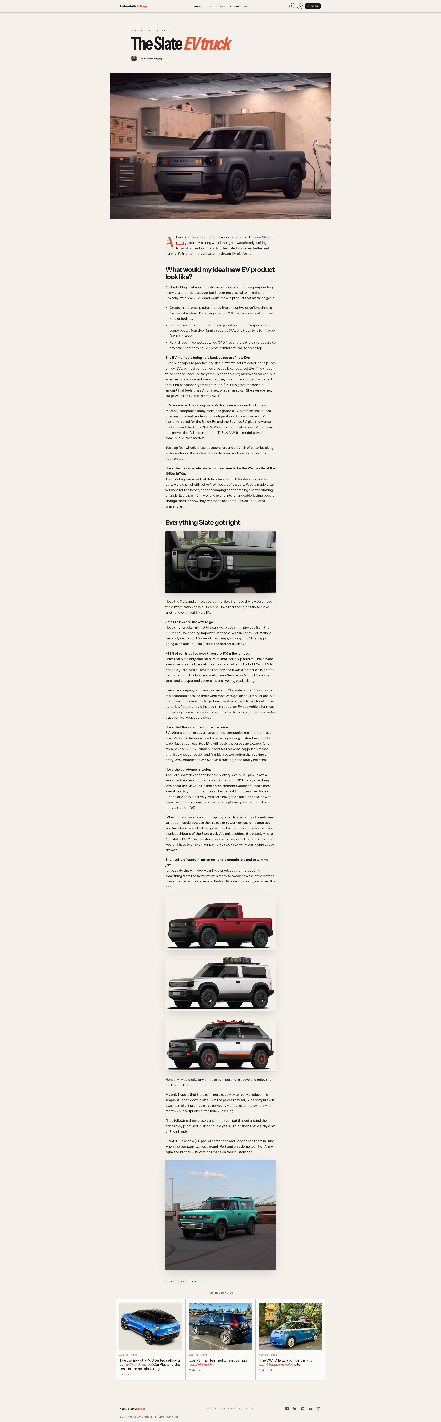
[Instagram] (318, 1409)
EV (182, 1281)
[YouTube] (310, 1409)
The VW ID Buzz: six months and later (286, 1362)
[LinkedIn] (287, 1409)
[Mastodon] (302, 1409)
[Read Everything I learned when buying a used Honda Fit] (220, 1326)
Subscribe (313, 6)
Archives (198, 6)
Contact (221, 6)
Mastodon (234, 6)
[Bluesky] (295, 1409)
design (195, 1281)
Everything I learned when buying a (218, 1362)
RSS (245, 6)
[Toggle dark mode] (300, 6)
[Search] (292, 6)
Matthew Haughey (153, 58)
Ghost (175, 1417)
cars (133, 30)
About (210, 6)
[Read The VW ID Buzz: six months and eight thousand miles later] (290, 1326)
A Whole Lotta (133, 6)
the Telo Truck (203, 248)
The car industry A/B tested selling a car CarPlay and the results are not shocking (149, 1364)
